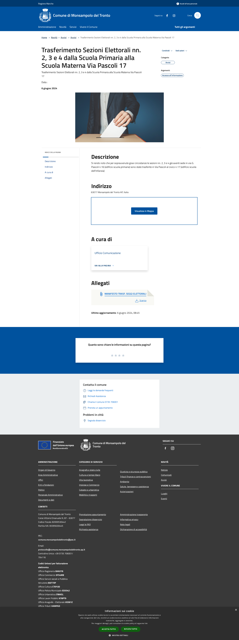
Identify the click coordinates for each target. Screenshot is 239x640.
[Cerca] (197, 15)
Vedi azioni (180, 50)
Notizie (164, 470)
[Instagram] (173, 15)
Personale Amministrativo (50, 494)
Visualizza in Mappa (144, 211)
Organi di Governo (46, 470)
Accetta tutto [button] (109, 629)
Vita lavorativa (86, 480)
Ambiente (124, 481)
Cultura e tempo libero (89, 475)
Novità (54, 37)
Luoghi (164, 493)
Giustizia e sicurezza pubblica (133, 471)
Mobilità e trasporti (88, 494)
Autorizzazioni (126, 491)
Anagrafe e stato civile (89, 470)
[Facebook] (166, 15)
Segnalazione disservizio (90, 519)
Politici (41, 490)
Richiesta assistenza (88, 529)
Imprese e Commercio (89, 485)
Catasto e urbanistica (89, 490)
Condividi (166, 50)
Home (44, 37)
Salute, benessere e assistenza (134, 486)
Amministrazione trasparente (134, 514)
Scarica (142, 300)
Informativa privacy (129, 519)
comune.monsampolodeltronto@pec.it (57, 539)
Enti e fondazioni (46, 485)
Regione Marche (45, 3)
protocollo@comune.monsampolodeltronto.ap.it (61, 549)
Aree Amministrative (48, 475)
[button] (119, 635)
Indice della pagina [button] (53, 152)
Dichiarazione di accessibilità (133, 529)
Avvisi (64, 37)
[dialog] (119, 623)
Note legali (125, 524)
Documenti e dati (46, 499)
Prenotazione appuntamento (92, 514)
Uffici (40, 480)
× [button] (236, 610)
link (146, 623)
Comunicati (166, 475)
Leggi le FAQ (85, 524)
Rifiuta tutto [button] (130, 629)
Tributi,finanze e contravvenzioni (135, 476)
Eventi (164, 498)
